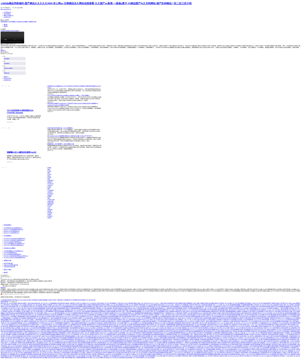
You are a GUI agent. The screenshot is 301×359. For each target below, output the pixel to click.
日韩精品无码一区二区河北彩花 (222, 346)
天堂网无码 (81, 329)
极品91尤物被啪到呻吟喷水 (156, 313)
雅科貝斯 (49, 204)
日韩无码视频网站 (235, 329)
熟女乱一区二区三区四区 (79, 355)
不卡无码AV (139, 334)
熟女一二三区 (40, 324)
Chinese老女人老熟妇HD (260, 334)
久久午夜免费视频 (184, 306)
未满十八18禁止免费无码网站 (60, 328)
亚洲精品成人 (101, 354)
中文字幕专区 (39, 306)
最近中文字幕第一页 (220, 303)
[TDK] (49, 174)
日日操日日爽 (49, 308)
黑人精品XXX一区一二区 (151, 328)
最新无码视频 (266, 306)
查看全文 (3, 50)
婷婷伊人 (185, 308)
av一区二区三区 (243, 341)
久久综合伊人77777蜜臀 (217, 341)
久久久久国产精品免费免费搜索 (37, 328)
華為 (48, 169)
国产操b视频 (52, 344)
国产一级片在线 (176, 309)
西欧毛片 (160, 318)
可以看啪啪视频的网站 (247, 305)
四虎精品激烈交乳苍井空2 (98, 305)
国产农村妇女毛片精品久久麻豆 (29, 326)
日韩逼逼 (156, 314)
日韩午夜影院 (14, 305)
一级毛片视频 (209, 321)
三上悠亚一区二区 (85, 321)
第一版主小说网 (265, 341)
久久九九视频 (175, 321)
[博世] (49, 177)
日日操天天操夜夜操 (30, 316)
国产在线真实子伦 (209, 331)
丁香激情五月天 (169, 313)
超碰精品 (43, 329)
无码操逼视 (203, 339)
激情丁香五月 (231, 328)
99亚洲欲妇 (235, 341)
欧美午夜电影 (122, 334)
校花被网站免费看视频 (115, 341)
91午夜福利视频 (97, 329)
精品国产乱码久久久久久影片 (261, 321)
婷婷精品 (293, 354)
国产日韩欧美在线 (115, 306)
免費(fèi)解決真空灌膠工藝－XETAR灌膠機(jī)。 (60, 128)
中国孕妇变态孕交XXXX (160, 332)
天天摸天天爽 (70, 344)
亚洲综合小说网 (236, 351)
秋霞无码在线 (109, 344)
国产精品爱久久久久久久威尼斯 (11, 321)
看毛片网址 (86, 351)
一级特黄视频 (38, 319)
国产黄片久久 (284, 303)
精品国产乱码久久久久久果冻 (285, 326)
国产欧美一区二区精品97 (233, 352)
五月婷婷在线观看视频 (38, 308)
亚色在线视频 (28, 331)
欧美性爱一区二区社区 (173, 349)
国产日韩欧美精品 (188, 336)
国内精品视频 (37, 346)
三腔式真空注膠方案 (9, 266)
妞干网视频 (256, 354)
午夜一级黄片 (24, 321)
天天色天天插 (29, 351)
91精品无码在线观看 (99, 344)
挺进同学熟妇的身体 (134, 324)
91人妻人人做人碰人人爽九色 (24, 308)
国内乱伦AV (99, 347)
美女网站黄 (82, 316)
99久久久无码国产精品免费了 (230, 316)
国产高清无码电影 (117, 347)
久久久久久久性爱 (281, 329)
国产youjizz (244, 314)
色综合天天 (233, 337)
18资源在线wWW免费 (74, 341)
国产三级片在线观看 (173, 306)
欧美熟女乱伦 (105, 316)
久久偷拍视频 (168, 334)
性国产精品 (133, 331)
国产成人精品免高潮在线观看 (288, 313)
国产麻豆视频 (284, 321)
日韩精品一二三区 (284, 334)
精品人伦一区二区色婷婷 (35, 314)
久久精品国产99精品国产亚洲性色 (79, 313)
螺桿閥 (6, 26)
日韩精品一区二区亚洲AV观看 (156, 342)
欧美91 (106, 314)
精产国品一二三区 (284, 355)
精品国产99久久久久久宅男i (117, 313)
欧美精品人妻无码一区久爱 (74, 347)
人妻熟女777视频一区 (27, 349)
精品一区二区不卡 (249, 336)
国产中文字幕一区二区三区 (135, 352)
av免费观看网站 (292, 337)
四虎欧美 (231, 313)
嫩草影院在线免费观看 (200, 336)
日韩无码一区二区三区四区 (34, 305)
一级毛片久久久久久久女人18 (129, 318)
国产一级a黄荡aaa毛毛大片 (32, 332)
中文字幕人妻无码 (91, 355)
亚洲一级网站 (18, 342)
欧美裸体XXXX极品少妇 (252, 342)
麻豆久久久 (249, 355)
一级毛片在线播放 (51, 337)
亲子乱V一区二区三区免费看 (51, 342)
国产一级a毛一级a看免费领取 (158, 336)
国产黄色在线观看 (15, 355)
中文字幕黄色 (105, 313)
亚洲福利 (149, 354)
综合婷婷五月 (18, 346)
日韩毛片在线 (132, 309)
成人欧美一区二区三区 (273, 313)
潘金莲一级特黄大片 (71, 303)
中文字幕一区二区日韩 (226, 306)
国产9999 (232, 336)
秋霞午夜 (49, 328)
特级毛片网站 (12, 332)
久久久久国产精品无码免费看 (147, 346)
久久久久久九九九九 (233, 355)
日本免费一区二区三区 (16, 314)
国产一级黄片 (27, 341)
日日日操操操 (22, 318)
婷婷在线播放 (163, 337)
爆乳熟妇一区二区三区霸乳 (36, 313)
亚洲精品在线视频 (118, 342)
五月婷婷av (66, 351)
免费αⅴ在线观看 (87, 306)
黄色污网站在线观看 (158, 352)
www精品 (143, 321)
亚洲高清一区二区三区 (59, 347)
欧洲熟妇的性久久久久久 (236, 349)
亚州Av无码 (258, 306)
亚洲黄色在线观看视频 (52, 329)
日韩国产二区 (186, 313)
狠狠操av (3, 313)
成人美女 (169, 336)
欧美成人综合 (202, 334)
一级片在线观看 (54, 318)
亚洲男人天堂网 (147, 352)
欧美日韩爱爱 (103, 318)
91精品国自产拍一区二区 (269, 326)
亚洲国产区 (67, 323)
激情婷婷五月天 (91, 324)
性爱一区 (106, 306)
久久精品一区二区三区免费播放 (235, 303)
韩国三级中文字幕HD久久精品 (68, 342)
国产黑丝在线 (10, 313)
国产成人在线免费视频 (76, 351)
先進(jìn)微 (50, 201)
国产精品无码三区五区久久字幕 (105, 337)
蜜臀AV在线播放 (222, 342)
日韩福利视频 (21, 316)
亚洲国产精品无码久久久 (171, 318)
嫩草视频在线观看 (199, 354)
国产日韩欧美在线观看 (256, 346)
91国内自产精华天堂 (194, 305)
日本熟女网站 (247, 318)
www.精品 (266, 355)
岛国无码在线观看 (59, 311)
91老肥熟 (152, 308)
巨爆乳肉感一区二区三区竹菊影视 (148, 305)
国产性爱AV (218, 336)
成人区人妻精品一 (99, 309)
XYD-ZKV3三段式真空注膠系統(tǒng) (14, 240)
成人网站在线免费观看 (173, 332)
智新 (48, 198)
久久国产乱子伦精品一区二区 (132, 354)
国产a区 (253, 318)
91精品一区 (61, 305)
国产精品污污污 (279, 318)
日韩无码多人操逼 (186, 355)
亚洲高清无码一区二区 (153, 306)
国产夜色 (9, 337)
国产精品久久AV (44, 351)
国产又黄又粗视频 (62, 337)
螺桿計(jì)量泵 (7, 269)
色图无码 (263, 309)
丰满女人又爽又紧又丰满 (289, 352)
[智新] (49, 196)
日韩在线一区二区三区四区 (173, 328)
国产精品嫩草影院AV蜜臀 (235, 318)
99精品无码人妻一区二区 (100, 339)
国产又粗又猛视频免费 (120, 344)
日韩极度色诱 (140, 309)
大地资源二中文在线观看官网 (245, 319)
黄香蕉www (177, 346)
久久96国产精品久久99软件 (202, 347)
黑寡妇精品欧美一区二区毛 (104, 342)
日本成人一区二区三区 (246, 354)
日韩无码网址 (112, 314)
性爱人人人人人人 (49, 313)
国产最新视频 (246, 331)
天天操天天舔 (226, 336)
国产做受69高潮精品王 (114, 318)
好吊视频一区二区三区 (142, 339)
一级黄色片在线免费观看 (191, 342)
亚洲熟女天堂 (183, 321)
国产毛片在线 (181, 314)
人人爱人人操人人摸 (81, 336)
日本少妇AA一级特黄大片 (93, 316)
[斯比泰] (49, 209)
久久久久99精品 (244, 308)
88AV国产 (9, 329)
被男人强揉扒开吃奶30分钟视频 (205, 303)
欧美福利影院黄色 (66, 331)
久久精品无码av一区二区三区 (81, 326)
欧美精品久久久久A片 (15, 324)
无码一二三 (216, 305)
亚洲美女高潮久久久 (108, 329)
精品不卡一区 (268, 328)
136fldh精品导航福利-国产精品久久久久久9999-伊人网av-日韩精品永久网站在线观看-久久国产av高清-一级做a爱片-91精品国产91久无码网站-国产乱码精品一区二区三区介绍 (96, 3)
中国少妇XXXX (60, 316)
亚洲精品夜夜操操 (196, 316)
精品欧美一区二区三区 (222, 349)
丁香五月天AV (121, 303)
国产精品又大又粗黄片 (111, 309)
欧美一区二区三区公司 (293, 342)
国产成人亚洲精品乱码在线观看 (123, 357)
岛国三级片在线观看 (120, 329)
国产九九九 (36, 334)
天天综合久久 (190, 318)
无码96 (133, 316)
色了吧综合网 (132, 314)
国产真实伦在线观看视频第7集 (194, 331)
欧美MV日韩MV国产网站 (118, 351)
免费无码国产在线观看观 (89, 347)
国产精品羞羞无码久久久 (165, 309)
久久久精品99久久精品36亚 (94, 323)
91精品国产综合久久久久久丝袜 (102, 346)
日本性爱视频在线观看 (157, 334)
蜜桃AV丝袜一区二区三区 (141, 303)
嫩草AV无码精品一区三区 (50, 305)
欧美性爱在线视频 (52, 355)
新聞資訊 (8, 30)
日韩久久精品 (25, 337)
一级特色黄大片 (176, 339)
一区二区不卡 (129, 332)
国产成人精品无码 (173, 331)
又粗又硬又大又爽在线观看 (204, 332)
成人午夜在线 (129, 303)
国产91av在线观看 (20, 354)
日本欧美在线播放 (111, 311)
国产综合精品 (63, 318)
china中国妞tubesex (274, 342)
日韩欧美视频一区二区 (274, 349)
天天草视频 (221, 308)
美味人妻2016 (186, 311)
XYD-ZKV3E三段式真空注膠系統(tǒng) (14, 238)
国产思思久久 (81, 337)
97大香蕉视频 (285, 331)
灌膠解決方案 (32, 21)
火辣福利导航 (28, 334)
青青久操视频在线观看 (84, 342)
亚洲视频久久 (179, 342)
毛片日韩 (194, 341)
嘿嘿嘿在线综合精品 (14, 326)
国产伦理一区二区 (258, 355)
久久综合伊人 (93, 303)
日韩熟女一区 (293, 308)
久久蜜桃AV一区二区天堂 (244, 337)
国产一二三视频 (9, 342)
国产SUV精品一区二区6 (222, 329)
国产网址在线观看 (281, 314)
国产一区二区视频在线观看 (208, 349)
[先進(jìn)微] (50, 199)
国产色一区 (115, 323)
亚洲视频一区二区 (293, 351)
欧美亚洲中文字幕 (173, 303)
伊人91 (140, 323)
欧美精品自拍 (25, 324)
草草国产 (151, 314)
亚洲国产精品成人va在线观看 (149, 316)
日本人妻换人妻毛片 (97, 306)
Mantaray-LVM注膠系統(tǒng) (12, 231)
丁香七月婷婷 (94, 321)
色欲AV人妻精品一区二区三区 (19, 328)
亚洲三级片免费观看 (56, 314)
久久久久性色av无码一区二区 (150, 311)
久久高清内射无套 (101, 324)
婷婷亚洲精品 (4, 301)
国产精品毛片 (41, 309)
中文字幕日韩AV (221, 352)
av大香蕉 (214, 308)
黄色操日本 (254, 331)
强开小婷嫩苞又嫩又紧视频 (270, 346)
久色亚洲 (194, 355)
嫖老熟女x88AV (217, 321)
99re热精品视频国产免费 (21, 313)
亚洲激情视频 (146, 334)
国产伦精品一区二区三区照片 (121, 331)
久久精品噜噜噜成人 (181, 337)
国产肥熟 (14, 329)
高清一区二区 (19, 306)
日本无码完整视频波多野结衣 (140, 342)
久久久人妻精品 (208, 346)
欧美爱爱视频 (101, 311)
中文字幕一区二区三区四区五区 (254, 328)
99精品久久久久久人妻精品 (216, 351)
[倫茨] (49, 187)
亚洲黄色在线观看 (50, 334)
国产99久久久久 (185, 309)
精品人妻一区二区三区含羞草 (9, 303)
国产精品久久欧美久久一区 (208, 352)
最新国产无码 (173, 319)
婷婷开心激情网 (145, 336)
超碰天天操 (185, 323)
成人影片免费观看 (275, 321)
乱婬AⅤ (83, 349)
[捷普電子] (50, 180)
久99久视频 (261, 314)
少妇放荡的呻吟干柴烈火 (140, 326)
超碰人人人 (100, 355)
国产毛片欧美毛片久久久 (284, 316)
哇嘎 (241, 331)
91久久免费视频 (10, 354)
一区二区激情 (23, 305)
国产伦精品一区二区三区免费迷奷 (107, 303)
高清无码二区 (170, 346)
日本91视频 (140, 331)
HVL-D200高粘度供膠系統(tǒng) (12, 254)
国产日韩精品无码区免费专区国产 (207, 342)
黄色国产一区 (107, 355)
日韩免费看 (79, 306)
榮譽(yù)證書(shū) (8, 15)
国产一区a (113, 336)
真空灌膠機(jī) (12, 21)
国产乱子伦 (243, 355)
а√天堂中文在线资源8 (16, 336)
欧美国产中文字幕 (237, 324)
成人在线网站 (115, 326)
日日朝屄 (293, 316)
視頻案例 (3, 30)
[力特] (49, 206)
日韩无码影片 (283, 324)
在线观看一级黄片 (61, 344)
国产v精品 (197, 319)
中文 (18, 7)
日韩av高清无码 (225, 354)
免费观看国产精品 (72, 337)
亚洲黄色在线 (124, 306)
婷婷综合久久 (184, 332)
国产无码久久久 (270, 311)
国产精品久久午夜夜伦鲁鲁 (207, 319)
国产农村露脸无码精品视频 (268, 339)
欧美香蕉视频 (292, 344)
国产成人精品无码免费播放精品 (280, 336)
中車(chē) (49, 185)
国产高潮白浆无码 (117, 346)
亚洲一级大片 (182, 318)
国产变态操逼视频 (266, 344)
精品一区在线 (251, 306)
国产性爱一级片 (120, 311)
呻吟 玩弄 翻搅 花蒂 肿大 (46, 357)
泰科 (48, 172)
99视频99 (88, 349)
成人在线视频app (99, 314)
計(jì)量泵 (3, 29)
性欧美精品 (199, 351)
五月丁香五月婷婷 (6, 344)
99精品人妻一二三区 (248, 324)
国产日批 (66, 354)
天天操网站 (13, 316)
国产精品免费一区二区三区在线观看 (196, 324)
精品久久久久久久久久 (75, 319)
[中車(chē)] (50, 183)
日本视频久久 (245, 311)
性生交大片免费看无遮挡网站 (135, 344)
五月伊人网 (40, 316)
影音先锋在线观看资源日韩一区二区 (71, 349)
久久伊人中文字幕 (70, 305)
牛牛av (59, 321)
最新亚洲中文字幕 (195, 349)
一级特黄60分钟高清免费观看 (174, 308)
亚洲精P (244, 351)
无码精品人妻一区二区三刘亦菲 (127, 339)
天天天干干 (180, 352)
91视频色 (238, 311)
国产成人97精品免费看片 (179, 354)
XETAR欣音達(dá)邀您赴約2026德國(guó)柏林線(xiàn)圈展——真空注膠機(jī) (68, 95)
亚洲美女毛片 (228, 331)
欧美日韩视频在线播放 (204, 311)
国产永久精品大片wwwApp (59, 341)
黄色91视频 (283, 342)
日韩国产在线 (218, 339)
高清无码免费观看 (9, 331)
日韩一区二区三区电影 (77, 309)
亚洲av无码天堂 (165, 319)
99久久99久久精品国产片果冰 (275, 305)
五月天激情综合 (130, 334)
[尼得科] (49, 212)
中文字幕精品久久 (24, 357)
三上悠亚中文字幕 (112, 332)
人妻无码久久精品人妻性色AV (279, 344)
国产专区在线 (274, 341)
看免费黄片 (36, 351)
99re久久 (138, 316)
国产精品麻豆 (190, 354)
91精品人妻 (69, 326)
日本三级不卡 (176, 326)
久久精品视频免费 (135, 321)
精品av (18, 349)
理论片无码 (254, 329)
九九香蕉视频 (216, 332)
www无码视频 (162, 316)
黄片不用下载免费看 (270, 314)
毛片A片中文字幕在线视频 (261, 319)
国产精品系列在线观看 (209, 329)
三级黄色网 (163, 306)
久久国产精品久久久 (137, 329)
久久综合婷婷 (18, 339)
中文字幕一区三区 (222, 328)
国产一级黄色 (194, 334)
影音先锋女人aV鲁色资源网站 (268, 316)
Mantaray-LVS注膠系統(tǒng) (11, 232)
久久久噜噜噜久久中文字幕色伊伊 (84, 344)
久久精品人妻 (162, 328)
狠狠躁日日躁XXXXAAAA (63, 334)
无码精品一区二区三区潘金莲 (104, 308)
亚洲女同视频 (156, 354)
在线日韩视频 (134, 346)
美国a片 (67, 308)
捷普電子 (49, 182)
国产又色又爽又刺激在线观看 (132, 336)
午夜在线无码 (57, 319)
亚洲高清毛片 (178, 311)
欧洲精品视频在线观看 (76, 346)
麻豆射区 (143, 324)
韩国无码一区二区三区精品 (146, 357)
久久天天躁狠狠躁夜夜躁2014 (67, 306)
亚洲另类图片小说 (246, 352)
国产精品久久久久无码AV (289, 349)
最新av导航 (49, 309)
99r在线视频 (235, 308)
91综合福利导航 (52, 321)
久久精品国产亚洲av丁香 (206, 326)
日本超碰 (42, 334)
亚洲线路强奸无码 (181, 324)
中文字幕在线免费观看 (63, 346)
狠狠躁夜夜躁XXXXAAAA (189, 329)
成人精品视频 (169, 323)
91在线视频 (143, 337)
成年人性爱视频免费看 (236, 334)
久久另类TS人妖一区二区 (45, 323)
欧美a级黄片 (255, 323)
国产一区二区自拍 (89, 309)
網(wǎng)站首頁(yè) (6, 9)
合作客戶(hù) (7, 17)
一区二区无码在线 (240, 328)
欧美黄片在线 (290, 329)
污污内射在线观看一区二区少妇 (116, 349)
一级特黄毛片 (226, 321)
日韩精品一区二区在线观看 (292, 332)
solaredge (49, 195)
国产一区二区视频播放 (144, 318)
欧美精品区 (293, 339)
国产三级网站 (79, 305)
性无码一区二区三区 (142, 314)
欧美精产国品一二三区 (170, 352)
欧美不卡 (244, 306)
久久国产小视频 (200, 314)
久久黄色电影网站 (214, 344)
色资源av (94, 354)
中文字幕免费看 (291, 314)
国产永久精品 (192, 332)
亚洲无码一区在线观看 (251, 326)
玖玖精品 (91, 326)
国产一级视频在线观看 (25, 347)
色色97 (55, 326)
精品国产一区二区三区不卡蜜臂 (25, 319)
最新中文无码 (147, 331)
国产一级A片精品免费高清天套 (252, 309)
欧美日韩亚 (124, 352)
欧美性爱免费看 (113, 316)
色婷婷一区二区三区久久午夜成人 (169, 344)
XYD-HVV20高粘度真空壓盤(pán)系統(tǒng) (16, 256)
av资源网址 (14, 334)
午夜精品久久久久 (290, 318)
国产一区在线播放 (38, 342)
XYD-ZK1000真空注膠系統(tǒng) (13, 242)
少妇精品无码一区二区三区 (78, 314)
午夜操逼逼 (154, 318)
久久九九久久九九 (246, 323)
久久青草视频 (121, 332)
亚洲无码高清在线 (273, 334)
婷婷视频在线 (106, 326)
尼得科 (49, 214)
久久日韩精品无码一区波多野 (91, 318)
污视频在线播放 (27, 352)
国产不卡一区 (130, 355)
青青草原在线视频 (123, 309)
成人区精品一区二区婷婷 (46, 326)
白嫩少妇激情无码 (235, 321)
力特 (48, 208)
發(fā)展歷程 (7, 13)
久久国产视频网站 (48, 311)
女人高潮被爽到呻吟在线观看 (140, 313)
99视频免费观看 (170, 324)
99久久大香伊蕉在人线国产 (75, 318)
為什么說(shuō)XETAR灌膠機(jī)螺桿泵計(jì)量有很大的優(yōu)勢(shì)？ (70, 136)
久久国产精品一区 (101, 328)
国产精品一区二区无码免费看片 (181, 334)
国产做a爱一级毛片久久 (283, 354)
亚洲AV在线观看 (154, 339)
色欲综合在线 (42, 347)
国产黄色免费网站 (186, 326)
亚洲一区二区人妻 (224, 305)
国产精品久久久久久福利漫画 (268, 354)
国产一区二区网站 (159, 326)
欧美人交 (126, 324)
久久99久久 (226, 339)
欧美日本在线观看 (81, 324)
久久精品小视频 (70, 332)
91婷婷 (22, 309)
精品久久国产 (29, 329)
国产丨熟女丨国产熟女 (56, 351)
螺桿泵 (6, 24)
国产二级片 (42, 336)
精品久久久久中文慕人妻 (39, 331)
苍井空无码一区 (201, 337)
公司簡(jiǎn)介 (7, 12)
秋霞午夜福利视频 (27, 342)
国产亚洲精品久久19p (196, 313)
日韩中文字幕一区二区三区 (30, 336)
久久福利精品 (282, 341)
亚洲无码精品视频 (131, 349)
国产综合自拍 (118, 337)
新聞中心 (6, 76)
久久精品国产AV (140, 349)
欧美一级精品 (275, 324)
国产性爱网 (268, 324)
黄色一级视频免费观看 (79, 357)
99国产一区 (109, 328)
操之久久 (278, 347)
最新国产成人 (227, 324)
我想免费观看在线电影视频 (212, 354)
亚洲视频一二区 (264, 342)
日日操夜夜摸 (263, 352)
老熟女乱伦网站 (21, 303)
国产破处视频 (109, 321)
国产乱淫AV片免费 (59, 357)
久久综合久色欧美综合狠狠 (221, 326)
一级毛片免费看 (284, 308)
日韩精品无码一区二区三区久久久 (38, 321)
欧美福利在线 (61, 326)
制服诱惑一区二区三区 (254, 341)
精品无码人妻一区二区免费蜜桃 (185, 347)
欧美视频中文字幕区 (249, 349)
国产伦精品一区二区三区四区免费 (33, 311)
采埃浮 (49, 217)
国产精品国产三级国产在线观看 (190, 339)
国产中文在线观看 (231, 319)
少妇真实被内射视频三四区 (99, 349)
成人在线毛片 (211, 336)
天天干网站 (82, 352)
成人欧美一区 (109, 354)
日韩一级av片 (266, 336)
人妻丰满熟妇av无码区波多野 (280, 328)
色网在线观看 (21, 329)
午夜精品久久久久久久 (153, 337)
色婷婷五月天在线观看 (276, 306)
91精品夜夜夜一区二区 (254, 339)
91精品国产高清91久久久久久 (215, 324)
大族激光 (49, 192)
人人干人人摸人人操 (252, 332)
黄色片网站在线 (34, 357)
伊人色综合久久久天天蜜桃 (173, 355)
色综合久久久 (192, 351)
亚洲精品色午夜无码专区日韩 (220, 318)
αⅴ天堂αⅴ (35, 347)
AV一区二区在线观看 (11, 323)
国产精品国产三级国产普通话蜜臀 (143, 332)
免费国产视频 (182, 303)
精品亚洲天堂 (285, 339)
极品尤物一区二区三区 (274, 331)
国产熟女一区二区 (252, 351)
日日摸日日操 (194, 309)
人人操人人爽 (163, 314)
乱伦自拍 (199, 329)
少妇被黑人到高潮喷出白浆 (129, 328)
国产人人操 (290, 341)
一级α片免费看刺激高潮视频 (133, 311)
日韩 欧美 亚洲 (207, 313)
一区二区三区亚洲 (259, 324)
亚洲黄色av (206, 328)
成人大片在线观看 (236, 346)
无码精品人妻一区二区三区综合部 (215, 314)
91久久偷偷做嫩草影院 (31, 323)
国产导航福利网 (192, 337)
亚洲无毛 (65, 324)
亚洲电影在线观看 (75, 321)
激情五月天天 (255, 316)
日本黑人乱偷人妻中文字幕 (50, 306)
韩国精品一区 (21, 323)
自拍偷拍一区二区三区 (8, 308)
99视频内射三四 (98, 331)
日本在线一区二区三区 (260, 305)
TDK (48, 175)
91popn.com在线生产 (141, 306)
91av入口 (150, 303)
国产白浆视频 (120, 336)
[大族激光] (50, 190)
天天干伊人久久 (262, 329)
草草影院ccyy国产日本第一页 (100, 319)
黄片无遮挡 (102, 321)
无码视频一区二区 (131, 351)
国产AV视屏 (213, 355)
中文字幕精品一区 (18, 311)
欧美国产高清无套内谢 (261, 349)
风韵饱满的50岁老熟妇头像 (33, 354)
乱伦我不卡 (57, 339)
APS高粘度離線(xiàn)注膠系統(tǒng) (13, 251)
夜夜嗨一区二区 (184, 349)
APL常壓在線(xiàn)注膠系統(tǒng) (13, 228)
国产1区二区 (131, 306)
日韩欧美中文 (98, 326)
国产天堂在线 (116, 352)
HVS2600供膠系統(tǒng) (10, 252)
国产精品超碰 (213, 309)
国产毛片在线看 (272, 352)
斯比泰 (49, 211)
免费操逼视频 (6, 318)
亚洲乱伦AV (182, 331)
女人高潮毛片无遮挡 (199, 321)
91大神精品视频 (262, 332)
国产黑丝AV (7, 305)
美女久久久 (150, 326)
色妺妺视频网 (125, 321)
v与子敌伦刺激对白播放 (164, 321)
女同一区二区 (98, 336)
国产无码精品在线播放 (68, 336)
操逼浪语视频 (207, 318)
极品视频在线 (287, 306)
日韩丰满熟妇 (74, 352)
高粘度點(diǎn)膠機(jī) (22, 21)
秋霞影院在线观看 (193, 308)
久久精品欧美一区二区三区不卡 (80, 334)
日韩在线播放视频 (203, 344)
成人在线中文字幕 (222, 355)
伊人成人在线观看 (6, 334)
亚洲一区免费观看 (245, 329)
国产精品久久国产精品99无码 (243, 313)
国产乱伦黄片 (194, 344)
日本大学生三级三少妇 (245, 316)
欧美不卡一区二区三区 (205, 308)
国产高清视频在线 (127, 341)
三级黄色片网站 (107, 323)
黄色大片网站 (87, 305)
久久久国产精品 (177, 341)
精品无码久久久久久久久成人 (166, 305)
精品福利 (258, 318)
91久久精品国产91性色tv (166, 341)
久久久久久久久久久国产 (72, 316)
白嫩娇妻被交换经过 (278, 332)
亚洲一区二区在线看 (195, 306)
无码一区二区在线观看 (129, 319)
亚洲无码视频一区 (204, 309)
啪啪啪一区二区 (86, 319)
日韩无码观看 (68, 357)
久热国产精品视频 (255, 344)
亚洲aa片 (129, 308)
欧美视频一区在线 (248, 334)
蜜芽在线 (148, 321)
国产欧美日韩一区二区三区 (248, 347)
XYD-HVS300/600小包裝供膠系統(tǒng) (14, 257)
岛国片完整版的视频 (59, 308)
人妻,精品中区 (19, 341)
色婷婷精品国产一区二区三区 (72, 311)
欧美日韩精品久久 (160, 308)
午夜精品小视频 (216, 313)
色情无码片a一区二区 (247, 321)
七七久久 (156, 303)
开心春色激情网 (117, 328)
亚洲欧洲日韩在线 (235, 354)
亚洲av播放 (12, 306)
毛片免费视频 (237, 306)
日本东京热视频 (293, 346)
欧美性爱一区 (99, 351)
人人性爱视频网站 (58, 323)
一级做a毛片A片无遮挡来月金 (94, 352)
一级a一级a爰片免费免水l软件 (78, 323)
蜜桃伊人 (154, 321)
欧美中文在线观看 (139, 355)
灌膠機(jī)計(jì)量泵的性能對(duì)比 (21, 152)
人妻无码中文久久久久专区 (236, 326)
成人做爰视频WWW (44, 318)
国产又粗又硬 (199, 328)
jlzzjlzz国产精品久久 (28, 339)
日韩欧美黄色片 (293, 336)
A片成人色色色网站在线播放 (52, 349)
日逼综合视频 (73, 354)
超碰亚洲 (213, 311)
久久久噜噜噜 (14, 318)
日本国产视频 (123, 323)
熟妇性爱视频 (44, 344)
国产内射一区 (139, 347)
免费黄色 (272, 318)
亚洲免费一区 (135, 337)
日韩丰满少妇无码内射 (48, 354)
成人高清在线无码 (41, 355)
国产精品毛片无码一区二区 (49, 346)
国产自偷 (143, 354)
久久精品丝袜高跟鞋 (122, 314)
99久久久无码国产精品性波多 (141, 308)
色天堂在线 (194, 311)
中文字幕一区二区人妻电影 (130, 305)
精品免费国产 (210, 339)
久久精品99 (33, 324)
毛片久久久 (37, 329)
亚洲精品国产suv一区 (203, 355)
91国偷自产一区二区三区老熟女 (281, 323)
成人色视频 (157, 347)
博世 (48, 178)
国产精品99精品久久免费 (120, 308)
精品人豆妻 (179, 316)
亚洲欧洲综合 (258, 336)
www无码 (190, 321)
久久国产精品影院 (191, 314)
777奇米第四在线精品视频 (88, 308)
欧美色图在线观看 (91, 337)
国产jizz (230, 347)
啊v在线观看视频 (170, 342)
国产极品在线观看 (147, 323)
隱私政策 (3, 287)
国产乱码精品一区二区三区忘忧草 (156, 324)
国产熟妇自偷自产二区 (18, 351)
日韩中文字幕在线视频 (125, 316)
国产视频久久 (248, 303)
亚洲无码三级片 (198, 318)
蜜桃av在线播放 (271, 329)
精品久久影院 (228, 341)
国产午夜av (94, 342)
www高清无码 (126, 346)
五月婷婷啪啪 (90, 314)
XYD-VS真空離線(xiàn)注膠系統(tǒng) (14, 243)
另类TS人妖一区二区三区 (39, 352)
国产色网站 (55, 332)
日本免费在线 (216, 306)
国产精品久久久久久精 (159, 323)
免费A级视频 (221, 309)
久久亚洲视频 (72, 324)
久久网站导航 (107, 347)
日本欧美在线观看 (262, 351)
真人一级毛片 (117, 321)
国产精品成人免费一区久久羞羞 (291, 311)
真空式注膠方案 (8, 263)
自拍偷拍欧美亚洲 (284, 346)
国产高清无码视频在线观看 (232, 314)
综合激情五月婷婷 (11, 349)
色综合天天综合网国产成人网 (160, 331)
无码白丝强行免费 (88, 346)
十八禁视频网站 (52, 303)
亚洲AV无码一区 (172, 314)
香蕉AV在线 (12, 319)
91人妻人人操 (65, 321)
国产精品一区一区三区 (160, 349)
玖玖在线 (178, 329)
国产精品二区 (20, 332)
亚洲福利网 (94, 311)
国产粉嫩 (140, 328)
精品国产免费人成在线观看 (241, 344)
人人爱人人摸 (270, 309)
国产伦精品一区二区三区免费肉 (94, 357)
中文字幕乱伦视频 (219, 331)
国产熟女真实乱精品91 (169, 329)
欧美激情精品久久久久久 (273, 337)
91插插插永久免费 (221, 319)
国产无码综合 (128, 326)
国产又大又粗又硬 (240, 332)
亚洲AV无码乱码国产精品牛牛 (218, 347)
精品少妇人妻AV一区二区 (82, 332)
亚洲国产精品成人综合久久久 (98, 332)
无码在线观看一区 (119, 354)
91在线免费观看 (73, 328)
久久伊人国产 (106, 336)
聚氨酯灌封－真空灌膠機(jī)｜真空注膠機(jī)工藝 (60, 144)
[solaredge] (50, 193)
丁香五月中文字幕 (47, 319)
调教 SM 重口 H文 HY (37, 341)
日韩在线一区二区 (185, 344)
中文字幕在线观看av (150, 355)
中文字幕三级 (65, 319)
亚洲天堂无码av (108, 331)
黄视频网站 (161, 311)
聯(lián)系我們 (15, 30)
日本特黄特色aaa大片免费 (227, 344)
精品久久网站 (127, 342)
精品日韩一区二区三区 (41, 303)
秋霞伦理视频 (228, 308)
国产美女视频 (112, 319)
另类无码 (9, 311)
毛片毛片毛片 (107, 351)
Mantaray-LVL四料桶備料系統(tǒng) (13, 229)
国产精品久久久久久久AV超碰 (86, 328)
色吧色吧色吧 (36, 344)
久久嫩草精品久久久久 (265, 323)
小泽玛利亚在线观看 (206, 305)
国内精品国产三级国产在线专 (271, 303)
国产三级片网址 (220, 311)
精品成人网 (236, 331)
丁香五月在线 (30, 303)
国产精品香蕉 (265, 318)
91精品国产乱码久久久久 (142, 319)
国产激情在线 (76, 331)
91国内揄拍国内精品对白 (68, 339)
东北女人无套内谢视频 (203, 341)
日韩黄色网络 (253, 308)
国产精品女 (128, 313)
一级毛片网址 (163, 303)
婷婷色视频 (21, 334)
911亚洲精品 (66, 309)
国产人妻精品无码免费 (165, 339)
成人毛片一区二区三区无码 (14, 352)
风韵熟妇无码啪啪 (161, 346)
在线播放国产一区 (38, 349)
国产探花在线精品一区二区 (62, 313)
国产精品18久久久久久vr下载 (152, 344)
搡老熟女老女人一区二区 (12, 357)
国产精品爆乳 (48, 341)
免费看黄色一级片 (191, 303)
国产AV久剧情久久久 (83, 303)
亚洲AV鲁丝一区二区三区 (233, 323)
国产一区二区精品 (289, 305)
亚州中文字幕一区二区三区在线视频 (211, 316)
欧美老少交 (213, 328)
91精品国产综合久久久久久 (259, 313)
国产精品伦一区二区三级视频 (192, 352)
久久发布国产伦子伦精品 (64, 355)
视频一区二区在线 (155, 319)
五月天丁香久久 (59, 354)
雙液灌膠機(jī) (4, 21)
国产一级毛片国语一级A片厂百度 (198, 323)
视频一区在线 (240, 336)
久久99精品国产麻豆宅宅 (111, 334)
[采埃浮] (49, 216)
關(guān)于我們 (5, 20)
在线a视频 (272, 347)
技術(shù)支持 (7, 78)
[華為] (49, 167)
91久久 (291, 321)
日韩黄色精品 (224, 332)
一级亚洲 (128, 329)
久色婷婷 (91, 351)
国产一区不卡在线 (207, 306)
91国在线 (208, 337)
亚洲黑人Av (231, 332)
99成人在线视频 (169, 311)
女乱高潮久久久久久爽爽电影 (150, 341)
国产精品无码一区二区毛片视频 (238, 339)
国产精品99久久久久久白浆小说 (84, 339)
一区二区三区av (73, 329)
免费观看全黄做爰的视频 (87, 331)
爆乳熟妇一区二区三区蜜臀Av (88, 341)
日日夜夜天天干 (127, 337)
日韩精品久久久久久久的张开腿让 (178, 351)
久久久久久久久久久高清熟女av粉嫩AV (268, 308)
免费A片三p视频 (64, 329)
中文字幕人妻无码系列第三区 (283, 309)
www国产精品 (178, 313)
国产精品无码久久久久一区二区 (216, 323)
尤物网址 (180, 319)
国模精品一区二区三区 (188, 328)
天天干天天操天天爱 (95, 313)
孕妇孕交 (269, 332)
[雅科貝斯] (50, 203)
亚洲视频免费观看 (235, 305)
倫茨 (48, 188)
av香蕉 (260, 326)
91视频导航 (185, 305)
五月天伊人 (50, 352)
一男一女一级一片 (189, 319)
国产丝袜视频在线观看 (151, 309)
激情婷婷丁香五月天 (29, 306)
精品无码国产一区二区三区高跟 (53, 324)
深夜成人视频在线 (52, 331)
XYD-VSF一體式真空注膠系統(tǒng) (14, 245)
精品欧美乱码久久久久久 (96, 334)
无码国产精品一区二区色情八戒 (220, 337)
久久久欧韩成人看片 (49, 316)
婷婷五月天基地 (170, 316)
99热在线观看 (195, 326)
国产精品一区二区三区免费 (28, 355)
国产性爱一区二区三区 (213, 334)
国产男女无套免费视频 (142, 351)
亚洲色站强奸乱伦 (113, 339)
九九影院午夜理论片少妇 (188, 346)
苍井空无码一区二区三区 (258, 337)
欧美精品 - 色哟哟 (28, 346)
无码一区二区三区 (258, 303)
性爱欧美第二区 (137, 341)
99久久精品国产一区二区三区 (37, 337)
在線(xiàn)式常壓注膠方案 (11, 265)
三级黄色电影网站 (149, 347)
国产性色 (168, 354)
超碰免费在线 (255, 352)
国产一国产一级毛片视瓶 (13, 309)
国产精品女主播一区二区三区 (115, 324)
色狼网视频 (62, 332)
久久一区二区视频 (132, 323)
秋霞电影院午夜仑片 (32, 318)
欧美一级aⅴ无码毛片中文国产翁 (234, 309)
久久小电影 (136, 357)
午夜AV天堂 (49, 347)
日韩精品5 (119, 319)
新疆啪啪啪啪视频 (231, 311)
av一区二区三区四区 (103, 341)
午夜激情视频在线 (75, 308)
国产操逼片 (278, 311)
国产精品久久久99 (109, 357)
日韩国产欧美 (236, 347)
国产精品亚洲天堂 (263, 331)
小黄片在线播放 (85, 311)
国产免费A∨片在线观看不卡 (257, 311)
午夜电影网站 (177, 323)
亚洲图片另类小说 (58, 309)
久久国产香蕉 (228, 351)
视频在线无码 (89, 329)
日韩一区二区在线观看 (262, 347)
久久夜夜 (121, 326)
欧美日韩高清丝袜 (178, 336)
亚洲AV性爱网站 (107, 352)
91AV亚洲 (27, 309)
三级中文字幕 (225, 313)
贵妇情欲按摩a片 (19, 331)
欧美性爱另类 (61, 303)
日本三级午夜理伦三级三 (84, 354)
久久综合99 (34, 309)
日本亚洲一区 (199, 346)
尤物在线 (205, 351)
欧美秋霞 (291, 334)
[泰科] (49, 171)
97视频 (59, 331)
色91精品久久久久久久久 (277, 319)
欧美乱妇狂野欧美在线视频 (168, 347)
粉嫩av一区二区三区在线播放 (114, 305)
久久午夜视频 (66, 314)
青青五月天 (178, 305)
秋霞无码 (25, 314)
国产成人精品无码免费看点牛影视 (153, 329)
